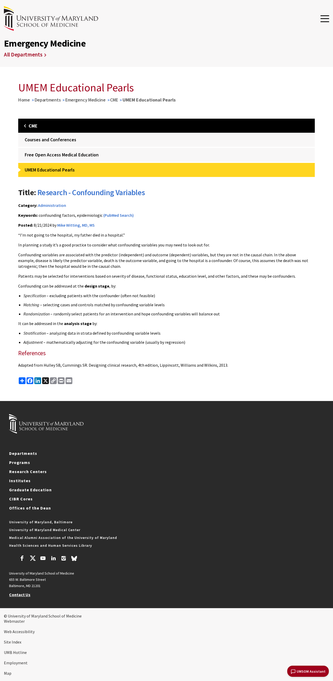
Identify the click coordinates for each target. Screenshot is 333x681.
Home (24, 100)
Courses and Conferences (50, 140)
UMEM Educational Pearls (50, 170)
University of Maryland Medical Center (44, 529)
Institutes (20, 480)
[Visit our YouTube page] (43, 559)
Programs (19, 462)
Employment (16, 662)
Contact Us (19, 594)
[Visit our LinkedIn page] (53, 559)
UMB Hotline (15, 652)
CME (114, 100)
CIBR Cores (21, 498)
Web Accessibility (19, 631)
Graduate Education (30, 489)
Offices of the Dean (30, 508)
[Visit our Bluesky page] (74, 559)
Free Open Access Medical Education (62, 155)
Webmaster (14, 621)
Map (7, 673)
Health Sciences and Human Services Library (50, 545)
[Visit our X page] (32, 559)
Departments (48, 100)
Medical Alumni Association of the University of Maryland (63, 537)
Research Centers (28, 471)
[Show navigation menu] (325, 19)
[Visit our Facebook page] (22, 559)
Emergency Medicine (85, 100)
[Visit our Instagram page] (63, 559)
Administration (52, 205)
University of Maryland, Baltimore (41, 522)
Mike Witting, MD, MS (76, 225)
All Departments (23, 54)
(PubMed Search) (118, 215)
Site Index (12, 642)
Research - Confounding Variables (91, 192)
